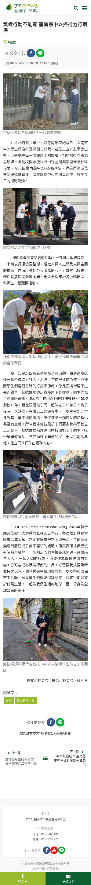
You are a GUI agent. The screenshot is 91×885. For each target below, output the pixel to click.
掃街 (9, 700)
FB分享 (23, 881)
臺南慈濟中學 (25, 700)
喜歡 (12, 42)
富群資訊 (53, 868)
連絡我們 (68, 881)
